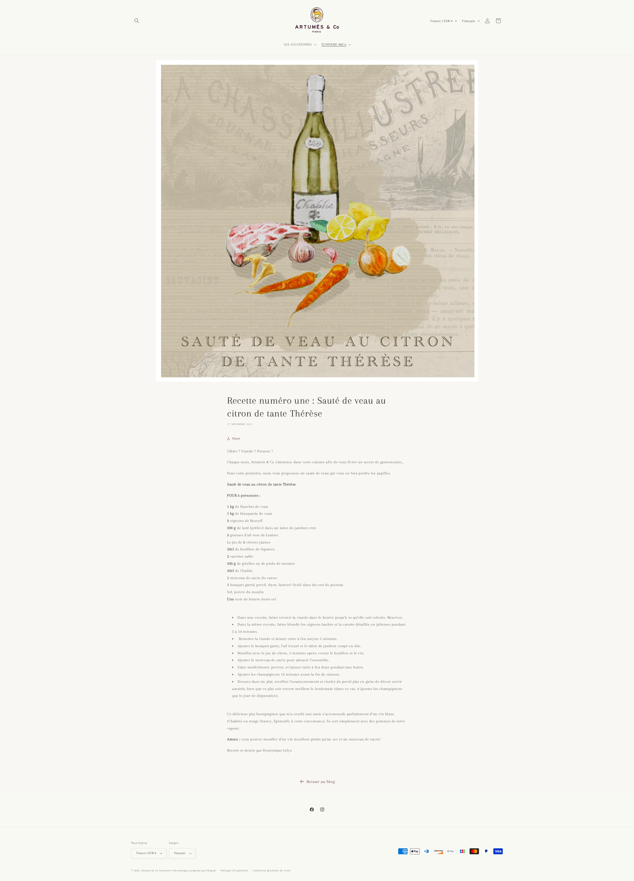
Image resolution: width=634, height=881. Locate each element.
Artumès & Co (149, 870)
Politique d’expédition (234, 870)
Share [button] (236, 438)
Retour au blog (321, 781)
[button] (136, 20)
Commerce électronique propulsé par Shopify (187, 870)
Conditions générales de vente (272, 870)
